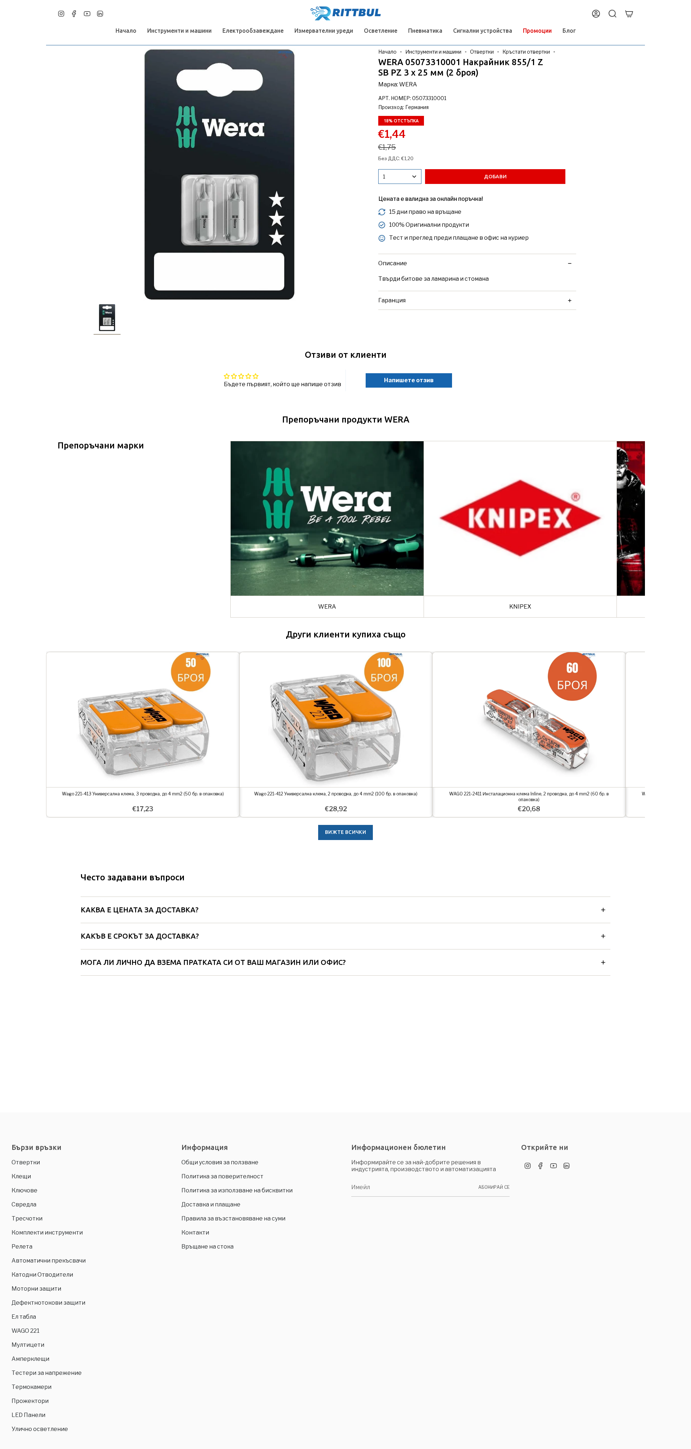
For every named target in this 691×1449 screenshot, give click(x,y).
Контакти (195, 1232)
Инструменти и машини (433, 52)
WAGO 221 (26, 1330)
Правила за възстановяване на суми (233, 1218)
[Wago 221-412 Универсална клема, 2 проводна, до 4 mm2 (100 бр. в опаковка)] (336, 719)
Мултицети (28, 1344)
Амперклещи (30, 1358)
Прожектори (30, 1401)
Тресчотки (27, 1218)
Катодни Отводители (42, 1274)
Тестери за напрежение (47, 1372)
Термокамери (31, 1386)
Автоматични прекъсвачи (49, 1260)
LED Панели (28, 1415)
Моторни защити (36, 1288)
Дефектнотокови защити (48, 1302)
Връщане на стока (207, 1246)
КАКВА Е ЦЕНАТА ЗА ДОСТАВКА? (140, 910)
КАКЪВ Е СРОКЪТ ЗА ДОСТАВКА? (140, 936)
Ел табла (24, 1316)
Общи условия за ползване (219, 1162)
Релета (22, 1246)
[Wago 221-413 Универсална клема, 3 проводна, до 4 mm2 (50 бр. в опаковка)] (142, 719)
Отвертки (482, 52)
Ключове (24, 1190)
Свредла (24, 1204)
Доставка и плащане (210, 1204)
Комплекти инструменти (47, 1232)
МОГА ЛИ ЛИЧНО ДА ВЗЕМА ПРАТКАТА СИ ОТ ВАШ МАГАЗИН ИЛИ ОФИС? (213, 962)
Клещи (21, 1176)
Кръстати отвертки (526, 52)
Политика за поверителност (222, 1176)
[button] (179, 31)
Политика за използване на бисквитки (237, 1190)
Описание (392, 263)
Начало (387, 52)
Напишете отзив (409, 380)
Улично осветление (40, 1429)
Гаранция (392, 300)
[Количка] (629, 14)
